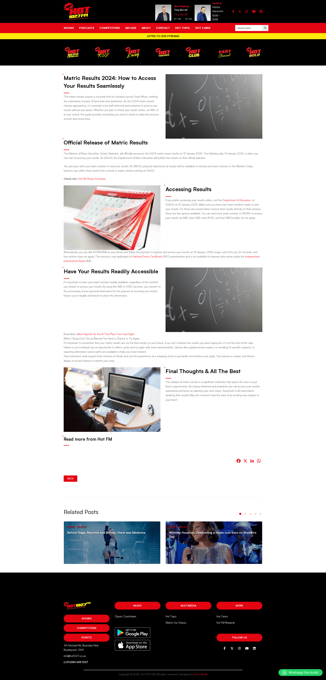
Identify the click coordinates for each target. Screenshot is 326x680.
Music (137, 605)
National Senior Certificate (147, 256)
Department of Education (237, 200)
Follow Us (239, 637)
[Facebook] (233, 11)
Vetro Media (201, 674)
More (239, 605)
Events (87, 637)
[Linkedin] (261, 11)
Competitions (86, 628)
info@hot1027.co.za (75, 656)
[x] (240, 11)
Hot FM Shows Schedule (92, 178)
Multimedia (188, 605)
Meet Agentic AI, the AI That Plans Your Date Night (105, 334)
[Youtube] (253, 11)
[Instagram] (247, 11)
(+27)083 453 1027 (76, 662)
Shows (87, 618)
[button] (240, 514)
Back (70, 478)
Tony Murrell (180, 14)
